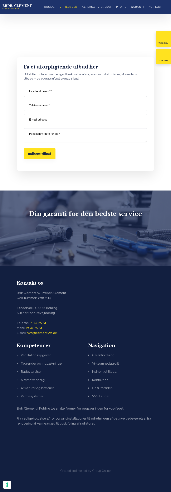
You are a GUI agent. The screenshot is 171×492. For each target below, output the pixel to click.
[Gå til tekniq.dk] (38, 238)
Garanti (137, 6)
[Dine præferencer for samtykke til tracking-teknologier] (7, 485)
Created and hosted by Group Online (85, 470)
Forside (49, 6)
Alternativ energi (96, 6)
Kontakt (155, 6)
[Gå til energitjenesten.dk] (133, 238)
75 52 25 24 (38, 323)
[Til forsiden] (17, 6)
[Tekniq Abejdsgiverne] (35, 442)
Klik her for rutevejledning (36, 313)
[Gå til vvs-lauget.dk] (85, 238)
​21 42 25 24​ (34, 328)
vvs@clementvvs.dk (42, 333)
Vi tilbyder (68, 6)
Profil (121, 6)
